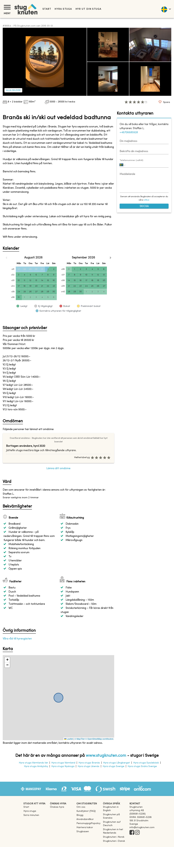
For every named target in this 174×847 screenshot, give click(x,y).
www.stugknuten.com (106, 756)
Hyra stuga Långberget (116, 763)
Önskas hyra (57, 807)
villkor (146, 200)
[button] (7, 659)
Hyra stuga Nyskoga (62, 766)
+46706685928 (129, 132)
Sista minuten (31, 815)
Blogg (79, 815)
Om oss (80, 807)
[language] (166, 9)
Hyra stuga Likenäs (88, 766)
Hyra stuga (63, 9)
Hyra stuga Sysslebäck (146, 763)
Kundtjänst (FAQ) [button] (86, 811)
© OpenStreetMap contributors (99, 738)
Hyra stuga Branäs (89, 763)
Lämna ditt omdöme (58, 468)
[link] (115, 810)
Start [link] (46, 9)
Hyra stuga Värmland (63, 763)
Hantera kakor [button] (84, 827)
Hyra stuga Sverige (113, 766)
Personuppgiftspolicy (88, 823)
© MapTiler (80, 738)
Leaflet (69, 738)
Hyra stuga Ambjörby (36, 766)
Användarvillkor (85, 819)
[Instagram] (137, 832)
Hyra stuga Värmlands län (33, 763)
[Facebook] (131, 832)
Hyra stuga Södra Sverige (142, 766)
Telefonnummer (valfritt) (131, 160)
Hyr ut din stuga (88, 9)
